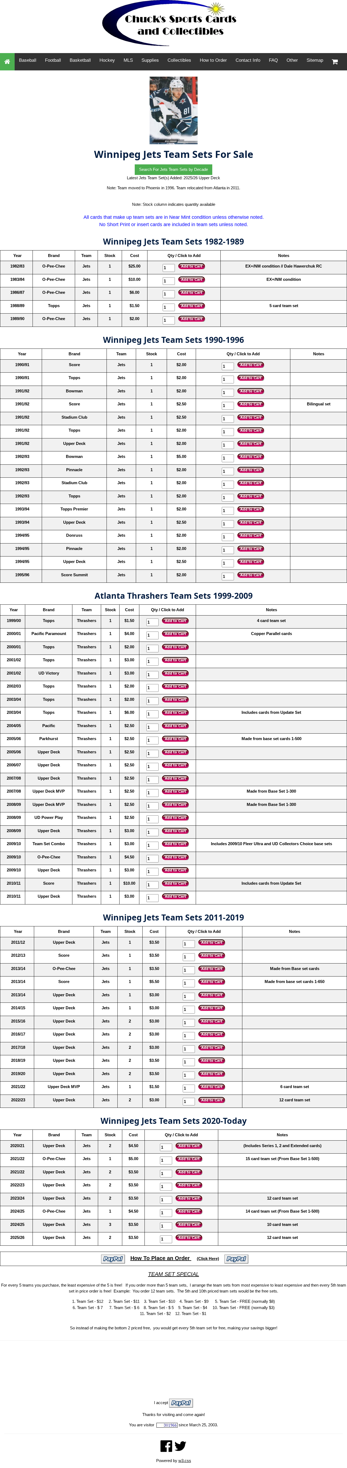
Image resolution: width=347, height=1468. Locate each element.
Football (53, 60)
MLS (128, 60)
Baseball (27, 60)
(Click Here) (208, 1258)
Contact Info (248, 60)
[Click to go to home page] (7, 61)
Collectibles (179, 60)
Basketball (80, 60)
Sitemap (315, 60)
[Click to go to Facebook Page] (166, 1448)
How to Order (213, 60)
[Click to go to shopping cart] (334, 61)
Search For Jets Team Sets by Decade (173, 169)
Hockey (107, 60)
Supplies (150, 60)
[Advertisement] (173, 1360)
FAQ (273, 60)
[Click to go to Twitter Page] (180, 1448)
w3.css (184, 1460)
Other (292, 60)
